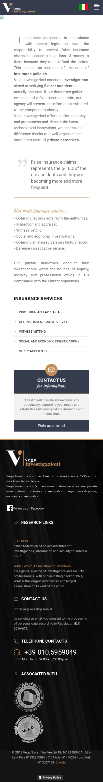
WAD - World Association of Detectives (42, 566)
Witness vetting (32, 331)
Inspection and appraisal (40, 312)
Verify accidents (33, 351)
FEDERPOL (21, 541)
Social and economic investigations (49, 341)
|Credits (60, 762)
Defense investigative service (43, 322)
